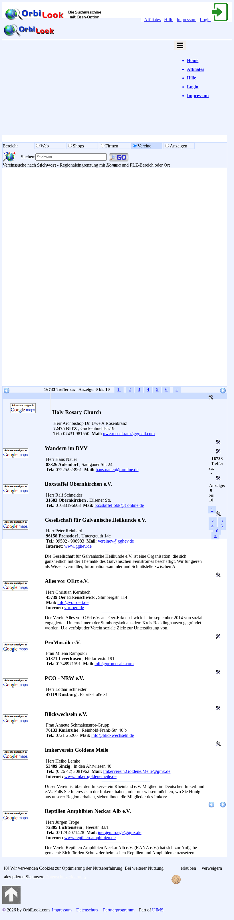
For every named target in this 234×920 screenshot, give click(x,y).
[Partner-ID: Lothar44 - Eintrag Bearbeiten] (218, 637)
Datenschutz (87, 909)
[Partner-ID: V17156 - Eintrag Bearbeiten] (218, 451)
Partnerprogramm (118, 909)
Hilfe (168, 19)
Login (205, 19)
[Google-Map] (23, 411)
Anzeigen (178, 145)
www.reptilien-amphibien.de (90, 837)
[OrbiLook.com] (29, 36)
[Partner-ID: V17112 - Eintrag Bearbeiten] (218, 708)
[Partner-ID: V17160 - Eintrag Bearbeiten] (211, 397)
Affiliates (152, 19)
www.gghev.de (78, 546)
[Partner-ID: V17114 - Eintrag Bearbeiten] (218, 672)
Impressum (186, 19)
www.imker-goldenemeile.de (90, 776)
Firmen (111, 145)
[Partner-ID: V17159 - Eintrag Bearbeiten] (218, 442)
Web (45, 145)
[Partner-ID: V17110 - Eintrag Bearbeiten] (218, 744)
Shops (79, 145)
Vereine (144, 145)
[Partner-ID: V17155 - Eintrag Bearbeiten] (218, 478)
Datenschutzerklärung (65, 876)
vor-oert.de (74, 607)
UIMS (158, 909)
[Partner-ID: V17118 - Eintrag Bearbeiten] (218, 575)
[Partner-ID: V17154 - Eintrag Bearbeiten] (218, 514)
